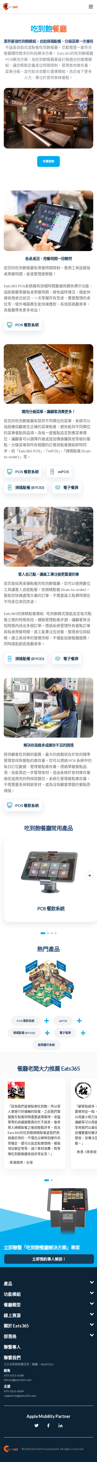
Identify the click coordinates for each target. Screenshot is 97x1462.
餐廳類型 (12, 1304)
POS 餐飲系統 (25, 1021)
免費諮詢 (48, 161)
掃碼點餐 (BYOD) (24, 1033)
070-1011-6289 (14, 1391)
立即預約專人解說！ (49, 1259)
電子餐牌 (65, 1033)
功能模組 (12, 1294)
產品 (8, 1283)
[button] (7, 875)
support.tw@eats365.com (20, 1395)
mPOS (63, 1021)
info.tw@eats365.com (18, 1380)
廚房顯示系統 (46, 1045)
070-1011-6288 (14, 1375)
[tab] (42, 933)
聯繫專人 (12, 1347)
